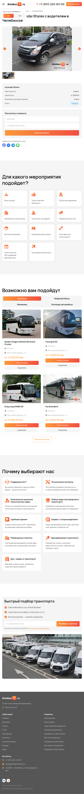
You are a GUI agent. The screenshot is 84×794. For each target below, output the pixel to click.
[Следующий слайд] (79, 48)
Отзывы (5, 745)
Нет (20, 16)
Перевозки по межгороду (54, 734)
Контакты (6, 737)
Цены (4, 749)
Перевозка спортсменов (54, 749)
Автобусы (22, 298)
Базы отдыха (49, 722)
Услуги (5, 726)
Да (8, 16)
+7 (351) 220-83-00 (51, 4)
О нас (4, 730)
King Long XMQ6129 (13, 406)
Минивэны (25, 11)
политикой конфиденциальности (39, 628)
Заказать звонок (74, 4)
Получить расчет (42, 133)
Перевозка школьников (53, 741)
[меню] (3, 4)
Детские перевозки (52, 737)
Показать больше (42, 439)
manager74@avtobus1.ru (15, 764)
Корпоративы (49, 718)
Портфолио (7, 734)
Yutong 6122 (51, 342)
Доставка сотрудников (53, 745)
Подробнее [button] (21, 368)
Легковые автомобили (62, 304)
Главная (5, 718)
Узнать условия (21, 363)
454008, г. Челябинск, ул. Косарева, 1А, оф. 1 (21, 769)
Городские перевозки (53, 730)
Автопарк (6, 722)
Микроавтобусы (62, 298)
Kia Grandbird (51, 406)
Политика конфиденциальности (12, 785)
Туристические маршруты (55, 726)
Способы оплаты (9, 741)
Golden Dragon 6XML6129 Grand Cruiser (19, 343)
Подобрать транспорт (68, 624)
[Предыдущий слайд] (4, 48)
